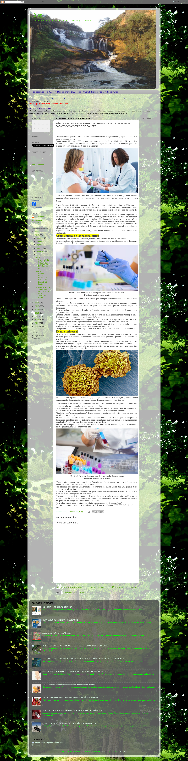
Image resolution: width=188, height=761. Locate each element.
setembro (41, 241)
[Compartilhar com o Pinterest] (103, 511)
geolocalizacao (38, 165)
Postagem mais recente (69, 587)
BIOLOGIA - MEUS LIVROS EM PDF (57, 607)
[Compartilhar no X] (98, 511)
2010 (37, 326)
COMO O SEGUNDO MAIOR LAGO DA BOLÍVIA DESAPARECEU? (69, 723)
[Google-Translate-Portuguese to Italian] (47, 125)
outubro (40, 238)
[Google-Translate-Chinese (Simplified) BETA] (35, 125)
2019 (37, 232)
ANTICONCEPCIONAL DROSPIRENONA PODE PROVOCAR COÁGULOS (72, 710)
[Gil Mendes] (34, 205)
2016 (37, 306)
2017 (37, 303)
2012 (37, 320)
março (39, 248)
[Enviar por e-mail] (93, 511)
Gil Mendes (35, 200)
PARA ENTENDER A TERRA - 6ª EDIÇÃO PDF (61, 620)
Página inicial (97, 587)
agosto (40, 245)
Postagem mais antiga (124, 587)
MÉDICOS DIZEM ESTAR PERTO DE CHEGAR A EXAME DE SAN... (41, 278)
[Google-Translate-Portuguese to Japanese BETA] (35, 130)
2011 (37, 323)
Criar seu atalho (37, 207)
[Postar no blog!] (96, 511)
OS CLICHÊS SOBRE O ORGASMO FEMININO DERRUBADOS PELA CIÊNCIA (74, 672)
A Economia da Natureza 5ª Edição (56, 633)
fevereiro (41, 252)
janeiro (40, 255)
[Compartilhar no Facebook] (100, 511)
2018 (37, 235)
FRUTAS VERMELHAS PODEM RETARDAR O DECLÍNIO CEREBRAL (70, 698)
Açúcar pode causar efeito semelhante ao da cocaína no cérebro (68, 685)
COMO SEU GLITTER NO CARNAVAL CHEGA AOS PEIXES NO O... (42, 263)
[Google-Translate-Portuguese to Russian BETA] (43, 130)
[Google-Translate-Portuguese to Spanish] (47, 130)
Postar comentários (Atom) (73, 592)
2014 (37, 313)
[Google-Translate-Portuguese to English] (39, 130)
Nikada (104, 751)
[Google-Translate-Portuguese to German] (43, 125)
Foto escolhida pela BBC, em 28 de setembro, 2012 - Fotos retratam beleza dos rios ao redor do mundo (75, 92)
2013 (37, 316)
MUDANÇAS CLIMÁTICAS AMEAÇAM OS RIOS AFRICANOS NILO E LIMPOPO (74, 646)
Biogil (39, 15)
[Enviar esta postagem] (89, 512)
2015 (37, 309)
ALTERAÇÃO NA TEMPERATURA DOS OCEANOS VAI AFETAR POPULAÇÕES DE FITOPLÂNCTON (83, 659)
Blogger (122, 751)
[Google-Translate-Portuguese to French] (39, 125)
